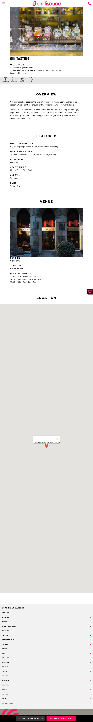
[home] (46, 4)
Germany (5, 649)
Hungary (5, 662)
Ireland (5, 667)
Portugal (6, 680)
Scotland (6, 617)
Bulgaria (5, 631)
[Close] (57, 438)
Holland (5, 658)
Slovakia (5, 694)
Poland (5, 676)
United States (7, 703)
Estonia (5, 644)
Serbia (4, 689)
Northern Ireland (9, 626)
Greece (4, 653)
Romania (5, 685)
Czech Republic (8, 640)
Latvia (4, 671)
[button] (46, 445)
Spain (4, 698)
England (5, 613)
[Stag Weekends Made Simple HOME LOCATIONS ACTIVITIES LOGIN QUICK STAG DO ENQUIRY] (3, 3)
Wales (4, 622)
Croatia (5, 635)
